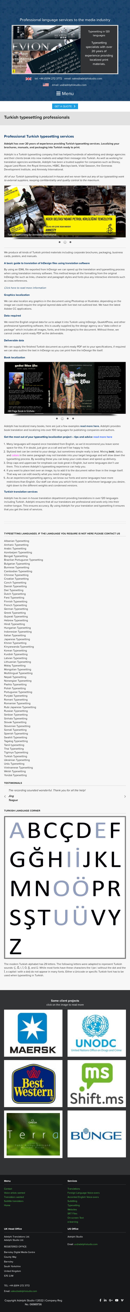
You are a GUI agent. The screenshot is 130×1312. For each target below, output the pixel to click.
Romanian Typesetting (17, 703)
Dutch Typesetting (15, 594)
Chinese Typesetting (16, 575)
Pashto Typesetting (15, 684)
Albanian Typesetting (16, 541)
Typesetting (74, 1205)
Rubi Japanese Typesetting (20, 707)
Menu (68, 93)
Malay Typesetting (15, 665)
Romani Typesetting (16, 699)
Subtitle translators (14, 1201)
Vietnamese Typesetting (18, 767)
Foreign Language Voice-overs (84, 1192)
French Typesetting (15, 605)
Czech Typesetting (15, 582)
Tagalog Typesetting (16, 741)
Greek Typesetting (15, 613)
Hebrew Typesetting (16, 620)
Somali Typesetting (15, 730)
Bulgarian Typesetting (17, 564)
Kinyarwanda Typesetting (19, 647)
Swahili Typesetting (15, 737)
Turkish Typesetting (15, 756)
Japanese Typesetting (17, 639)
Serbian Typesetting (16, 714)
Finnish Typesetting (15, 601)
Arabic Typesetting (15, 548)
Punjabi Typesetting (15, 696)
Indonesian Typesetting (18, 632)
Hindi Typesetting (14, 624)
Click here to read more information (25, 288)
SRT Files (72, 1213)
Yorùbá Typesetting (15, 775)
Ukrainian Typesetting (17, 760)
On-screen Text (76, 1217)
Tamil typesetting (14, 745)
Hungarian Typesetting (17, 628)
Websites (72, 1209)
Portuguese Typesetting (18, 692)
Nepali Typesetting (15, 677)
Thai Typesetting (14, 749)
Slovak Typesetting (15, 722)
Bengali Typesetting (16, 556)
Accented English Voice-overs (83, 1197)
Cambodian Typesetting (18, 571)
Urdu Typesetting (14, 764)
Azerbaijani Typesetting (18, 552)
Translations (74, 1188)
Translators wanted (14, 1197)
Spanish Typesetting (16, 733)
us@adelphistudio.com (73, 85)
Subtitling (72, 1201)
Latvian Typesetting (15, 658)
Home (7, 1205)
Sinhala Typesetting (15, 718)
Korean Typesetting (15, 650)
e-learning (73, 1221)
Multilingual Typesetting (18, 673)
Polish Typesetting (15, 688)
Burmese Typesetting (16, 567)
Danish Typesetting (15, 586)
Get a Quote (63, 106)
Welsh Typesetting (15, 771)
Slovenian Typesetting (17, 726)
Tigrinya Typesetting (16, 752)
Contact (8, 1188)
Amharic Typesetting (16, 545)
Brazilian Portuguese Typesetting (23, 560)
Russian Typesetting (16, 711)
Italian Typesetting (15, 635)
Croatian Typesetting (16, 579)
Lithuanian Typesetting (17, 662)
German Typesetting (16, 609)
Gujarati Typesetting (16, 616)
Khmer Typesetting (15, 643)
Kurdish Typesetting (16, 654)
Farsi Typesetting (14, 597)
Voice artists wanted (14, 1192)
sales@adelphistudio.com (87, 78)
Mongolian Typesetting (17, 669)
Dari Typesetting (13, 590)
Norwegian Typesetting (17, 681)
